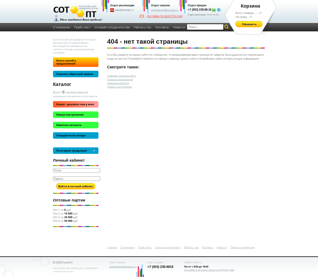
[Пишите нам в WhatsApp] (213, 9)
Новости (179, 27)
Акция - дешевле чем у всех (75, 104)
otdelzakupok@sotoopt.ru (164, 9)
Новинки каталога (68, 125)
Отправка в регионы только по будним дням (209, 269)
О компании (61, 27)
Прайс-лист (82, 27)
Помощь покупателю (120, 79)
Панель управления (242, 247)
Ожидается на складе (70, 135)
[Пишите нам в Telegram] (218, 9)
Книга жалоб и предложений (66, 62)
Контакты (162, 27)
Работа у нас (142, 27)
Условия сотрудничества (112, 27)
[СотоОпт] (75, 11)
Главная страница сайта (121, 75)
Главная (112, 247)
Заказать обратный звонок (74, 74)
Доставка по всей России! (165, 16)
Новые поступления (70, 114)
